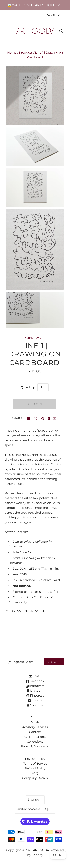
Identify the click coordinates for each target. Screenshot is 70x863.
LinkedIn (36, 690)
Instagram (37, 686)
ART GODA (41, 850)
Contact (35, 732)
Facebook (36, 681)
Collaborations (35, 737)
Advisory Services (35, 727)
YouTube (36, 705)
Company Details (35, 778)
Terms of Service (35, 763)
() (54, 14)
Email (36, 676)
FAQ (35, 773)
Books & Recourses (35, 746)
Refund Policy (35, 768)
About (35, 717)
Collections (35, 741)
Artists (35, 722)
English (33, 799)
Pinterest (36, 695)
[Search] (61, 31)
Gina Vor (34, 338)
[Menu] (8, 31)
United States (33, 809)
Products (26, 52)
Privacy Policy (35, 758)
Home (12, 52)
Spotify (36, 700)
